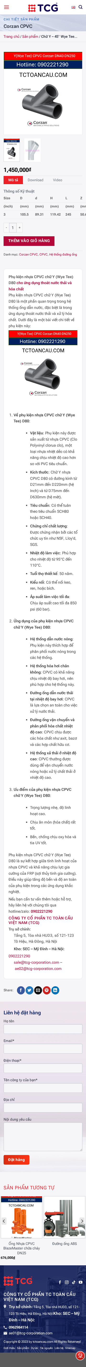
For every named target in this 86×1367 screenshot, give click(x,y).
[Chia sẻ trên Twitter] (29, 990)
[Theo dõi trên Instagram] (67, 1282)
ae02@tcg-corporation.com (38, 968)
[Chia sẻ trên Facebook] (21, 990)
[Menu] (6, 7)
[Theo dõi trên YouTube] (80, 1282)
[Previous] (11, 93)
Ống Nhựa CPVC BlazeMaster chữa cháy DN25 (21, 1248)
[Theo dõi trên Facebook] (60, 1282)
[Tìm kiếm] (80, 7)
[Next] (74, 93)
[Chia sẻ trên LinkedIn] (55, 990)
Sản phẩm (30, 36)
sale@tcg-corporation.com (36, 962)
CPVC (43, 254)
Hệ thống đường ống (63, 254)
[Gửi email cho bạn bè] (38, 990)
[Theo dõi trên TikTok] (73, 1282)
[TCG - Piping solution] (43, 7)
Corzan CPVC (28, 254)
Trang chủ (11, 36)
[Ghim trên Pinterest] (47, 990)
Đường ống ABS (64, 1244)
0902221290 (41, 911)
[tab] (13, 180)
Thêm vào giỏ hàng (29, 241)
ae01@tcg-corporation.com (31, 1333)
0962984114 (18, 1327)
